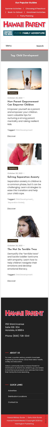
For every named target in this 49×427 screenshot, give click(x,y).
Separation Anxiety (16, 202)
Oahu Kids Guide (35, 417)
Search (40, 46)
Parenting (13, 93)
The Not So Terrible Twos (22, 249)
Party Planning (26, 16)
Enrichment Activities (36, 12)
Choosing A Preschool (35, 8)
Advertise (12, 390)
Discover (11, 136)
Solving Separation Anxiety (23, 177)
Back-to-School (15, 12)
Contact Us (13, 402)
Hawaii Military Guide (16, 417)
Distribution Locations (17, 396)
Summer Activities (13, 8)
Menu (9, 45)
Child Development (23, 130)
